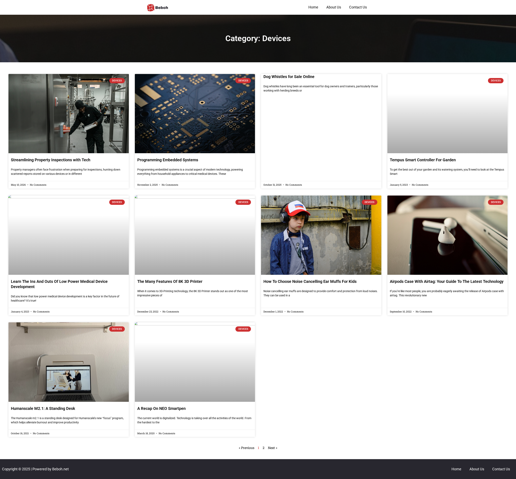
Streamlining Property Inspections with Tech (50, 159)
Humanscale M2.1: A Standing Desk (43, 408)
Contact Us (358, 7)
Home (313, 7)
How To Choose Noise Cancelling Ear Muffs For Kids (310, 281)
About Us (333, 7)
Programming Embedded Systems (167, 159)
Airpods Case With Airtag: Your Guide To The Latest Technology (447, 281)
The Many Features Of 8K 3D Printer (169, 281)
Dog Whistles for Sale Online (288, 76)
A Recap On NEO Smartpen (161, 408)
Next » (272, 448)
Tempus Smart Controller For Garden (423, 159)
